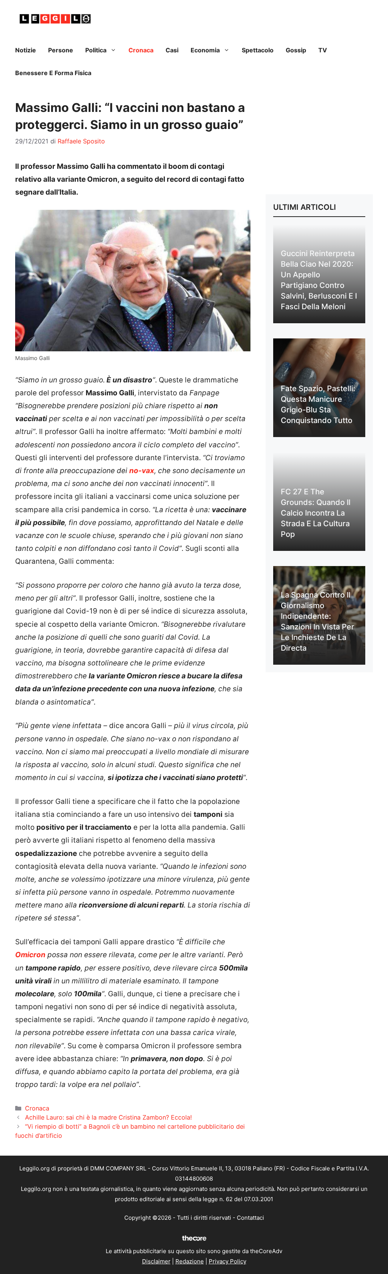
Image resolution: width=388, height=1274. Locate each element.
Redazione (189, 1261)
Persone (60, 50)
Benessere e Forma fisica (53, 73)
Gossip (296, 50)
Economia (205, 50)
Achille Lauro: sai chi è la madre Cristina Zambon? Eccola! (108, 1117)
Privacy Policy (227, 1261)
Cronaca (140, 50)
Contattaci (250, 1217)
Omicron (30, 954)
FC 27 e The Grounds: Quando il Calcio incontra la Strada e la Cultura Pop (315, 513)
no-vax (141, 470)
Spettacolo (258, 50)
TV (322, 50)
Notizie (25, 50)
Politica (95, 50)
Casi (172, 50)
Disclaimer (156, 1261)
